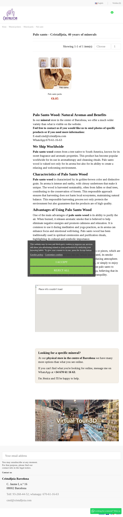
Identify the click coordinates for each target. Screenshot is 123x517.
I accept (62, 262)
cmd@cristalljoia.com (19, 500)
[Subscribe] (116, 456)
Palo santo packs (55, 94)
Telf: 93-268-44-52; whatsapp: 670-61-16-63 (33, 494)
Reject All (61, 270)
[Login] (101, 15)
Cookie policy (36, 254)
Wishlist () (116, 3)
